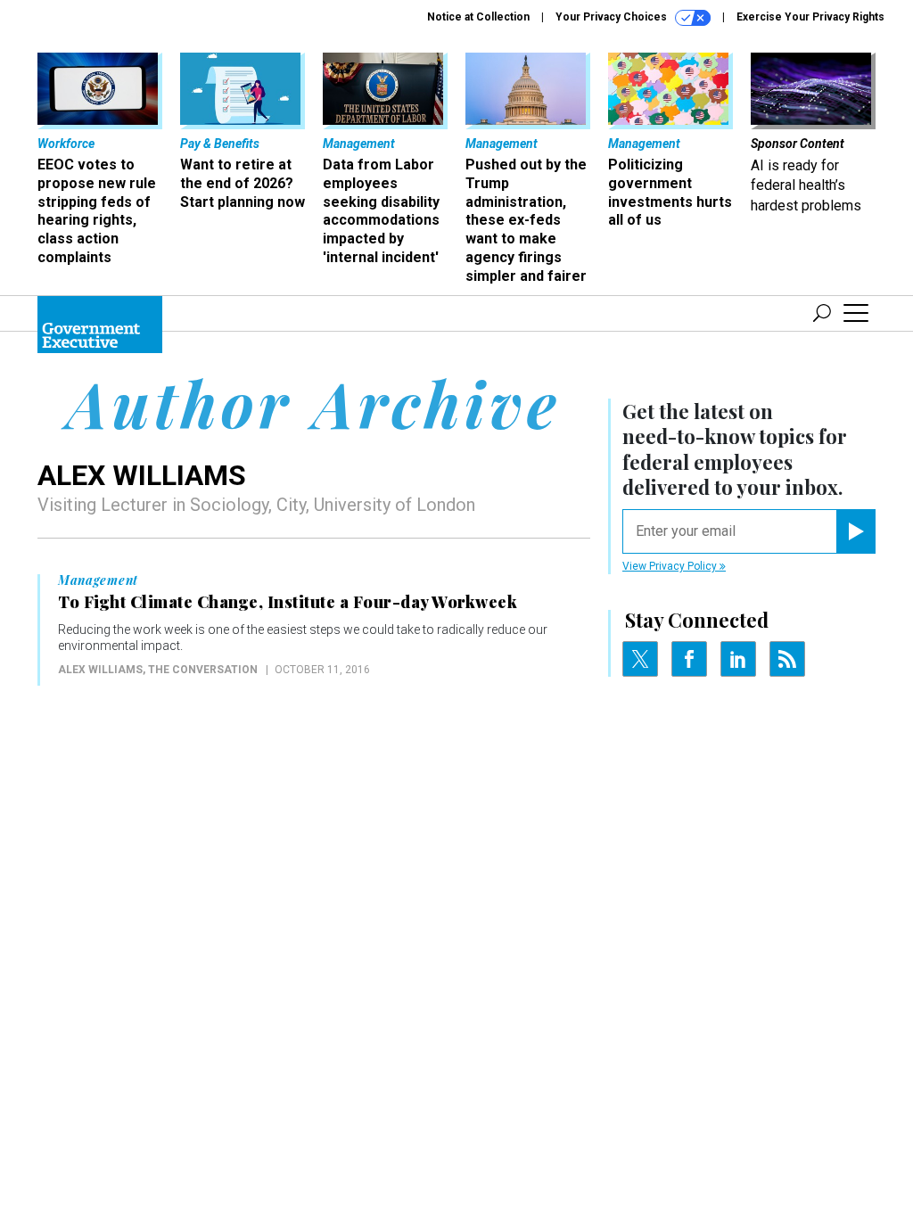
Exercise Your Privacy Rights (810, 17)
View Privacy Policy (671, 566)
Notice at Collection (478, 17)
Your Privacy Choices (612, 17)
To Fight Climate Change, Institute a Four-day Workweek (287, 602)
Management (98, 580)
